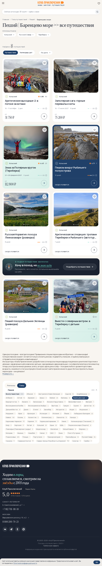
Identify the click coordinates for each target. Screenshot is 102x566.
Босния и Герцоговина (56, 402)
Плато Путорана (75, 433)
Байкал (54, 398)
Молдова (10, 433)
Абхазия (31, 394)
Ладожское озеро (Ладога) (79, 425)
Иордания (10, 413)
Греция (66, 406)
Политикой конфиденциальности (25, 563)
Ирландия (32, 413)
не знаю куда (44, 265)
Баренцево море (80, 398)
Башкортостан (12, 402)
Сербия (87, 441)
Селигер (76, 441)
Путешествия (10, 52)
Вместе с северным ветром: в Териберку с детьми (72, 322)
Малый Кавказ (69, 429)
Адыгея (69, 394)
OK (97, 562)
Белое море (38, 402)
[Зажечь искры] (97, 465)
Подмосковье (12, 437)
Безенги (26, 402)
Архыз (43, 398)
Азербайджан (83, 394)
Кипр (8, 425)
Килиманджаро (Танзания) (82, 421)
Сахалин (10, 441)
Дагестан (89, 406)
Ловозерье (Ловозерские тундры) (19, 429)
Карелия (32, 421)
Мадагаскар (41, 429)
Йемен (67, 413)
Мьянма (21, 433)
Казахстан (33, 417)
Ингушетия (61, 410)
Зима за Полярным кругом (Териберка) (20, 169)
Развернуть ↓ (8, 374)
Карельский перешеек (49, 421)
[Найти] (97, 11)
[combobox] (49, 11)
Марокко (83, 429)
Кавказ (10, 417)
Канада (73, 417)
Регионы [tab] (11, 385)
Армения (32, 398)
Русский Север (89, 437)
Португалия (38, 437)
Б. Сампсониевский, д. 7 (12, 505)
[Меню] (3, 3)
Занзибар (48, 410)
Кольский (13, 97)
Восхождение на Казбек (15, 406)
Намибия (32, 433)
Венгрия (90, 402)
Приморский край (55, 437)
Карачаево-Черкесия (15, 421)
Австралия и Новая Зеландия (50, 394)
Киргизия (19, 425)
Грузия (77, 406)
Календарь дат (26, 52)
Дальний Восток (13, 410)
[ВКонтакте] (4, 529)
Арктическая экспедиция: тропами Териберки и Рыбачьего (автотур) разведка (76, 236)
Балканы (65, 398)
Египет (37, 410)
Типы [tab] (21, 385)
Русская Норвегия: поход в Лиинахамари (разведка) (21, 236)
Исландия (44, 413)
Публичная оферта (51, 546)
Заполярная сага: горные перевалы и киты (70, 102)
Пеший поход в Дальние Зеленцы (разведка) (25, 322)
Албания (10, 398)
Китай (30, 425)
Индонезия (84, 410)
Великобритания (76, 402)
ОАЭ (52, 433)
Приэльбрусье (72, 437)
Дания (27, 410)
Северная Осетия (25, 441)
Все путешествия (14, 394)
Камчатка (62, 417)
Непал (43, 433)
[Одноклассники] (17, 529)
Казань (21, 417)
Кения (65, 421)
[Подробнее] (44, 116)
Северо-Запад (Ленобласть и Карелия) (53, 441)
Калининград (47, 417)
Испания (57, 413)
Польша (26, 437)
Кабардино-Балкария (83, 413)
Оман (61, 433)
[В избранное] (44, 63)
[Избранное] (99, 3)
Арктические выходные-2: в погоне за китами (21, 102)
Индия (73, 410)
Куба (62, 425)
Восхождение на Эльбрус (38, 406)
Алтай (21, 398)
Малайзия (55, 429)
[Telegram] (11, 529)
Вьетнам (56, 406)
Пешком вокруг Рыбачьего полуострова (70, 169)
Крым (53, 425)
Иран (21, 413)
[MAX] (23, 529)
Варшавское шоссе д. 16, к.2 (14, 517)
